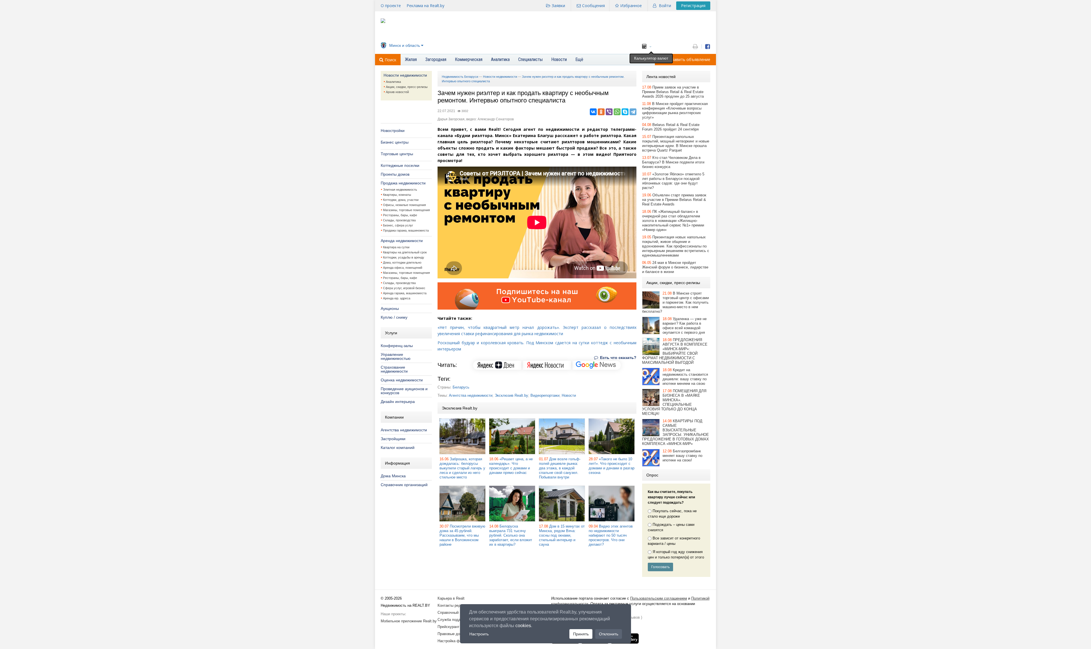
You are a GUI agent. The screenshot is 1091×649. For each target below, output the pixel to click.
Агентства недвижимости (404, 430)
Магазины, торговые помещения (406, 210)
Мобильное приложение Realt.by (409, 621)
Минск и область (404, 45)
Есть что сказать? (617, 357)
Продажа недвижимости (403, 183)
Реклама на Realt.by (425, 5)
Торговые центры (397, 154)
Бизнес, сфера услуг (398, 225)
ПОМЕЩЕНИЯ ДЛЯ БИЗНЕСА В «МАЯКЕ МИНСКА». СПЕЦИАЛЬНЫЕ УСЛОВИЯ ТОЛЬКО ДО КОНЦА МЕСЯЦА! (674, 402)
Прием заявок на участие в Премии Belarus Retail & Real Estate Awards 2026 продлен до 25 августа (673, 91)
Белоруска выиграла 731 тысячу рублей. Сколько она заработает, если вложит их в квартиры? (510, 535)
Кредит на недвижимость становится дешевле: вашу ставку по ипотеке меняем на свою (685, 377)
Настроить (479, 634)
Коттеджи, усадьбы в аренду (403, 257)
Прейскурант (448, 627)
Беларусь (461, 387)
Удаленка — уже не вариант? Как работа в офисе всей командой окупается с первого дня (685, 326)
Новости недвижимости (405, 75)
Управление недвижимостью (396, 356)
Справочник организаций (404, 485)
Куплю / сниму (394, 317)
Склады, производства (399, 220)
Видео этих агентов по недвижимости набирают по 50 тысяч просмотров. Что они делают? (611, 535)
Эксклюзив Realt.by (511, 395)
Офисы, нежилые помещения (404, 205)
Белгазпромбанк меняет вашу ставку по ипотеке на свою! (682, 455)
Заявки (558, 5)
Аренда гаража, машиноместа (404, 293)
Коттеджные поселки (400, 165)
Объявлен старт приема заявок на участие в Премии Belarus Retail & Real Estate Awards (674, 199)
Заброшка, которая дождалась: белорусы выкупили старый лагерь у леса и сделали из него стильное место (462, 468)
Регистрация (693, 5)
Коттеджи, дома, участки (401, 199)
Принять (581, 634)
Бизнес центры (395, 142)
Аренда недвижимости (402, 240)
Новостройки (393, 130)
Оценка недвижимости (402, 380)
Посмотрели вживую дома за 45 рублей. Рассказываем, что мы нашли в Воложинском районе (462, 535)
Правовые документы (456, 634)
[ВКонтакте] (593, 111)
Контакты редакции (454, 605)
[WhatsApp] (617, 111)
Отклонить (608, 634)
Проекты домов (395, 174)
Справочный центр (453, 612)
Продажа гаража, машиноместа (406, 230)
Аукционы (390, 308)
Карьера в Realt (451, 598)
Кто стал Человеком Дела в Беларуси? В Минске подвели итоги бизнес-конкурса (673, 162)
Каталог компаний (398, 448)
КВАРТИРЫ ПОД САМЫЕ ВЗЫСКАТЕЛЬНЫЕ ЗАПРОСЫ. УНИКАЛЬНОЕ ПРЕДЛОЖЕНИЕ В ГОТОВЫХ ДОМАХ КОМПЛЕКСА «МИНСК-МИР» (675, 432)
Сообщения (593, 5)
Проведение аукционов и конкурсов (404, 391)
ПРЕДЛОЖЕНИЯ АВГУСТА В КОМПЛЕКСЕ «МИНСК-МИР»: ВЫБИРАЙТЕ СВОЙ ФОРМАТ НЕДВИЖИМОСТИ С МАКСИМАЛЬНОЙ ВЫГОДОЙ (674, 351)
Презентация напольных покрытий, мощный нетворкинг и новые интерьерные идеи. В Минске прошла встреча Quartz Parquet (675, 143)
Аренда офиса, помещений (402, 267)
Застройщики (393, 439)
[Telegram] (633, 111)
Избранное (631, 5)
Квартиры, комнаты (397, 194)
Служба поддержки (454, 620)
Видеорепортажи (544, 395)
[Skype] (625, 111)
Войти (665, 5)
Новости (569, 395)
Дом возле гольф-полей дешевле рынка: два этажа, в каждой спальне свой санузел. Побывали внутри (559, 468)
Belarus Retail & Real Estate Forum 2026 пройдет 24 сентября (670, 127)
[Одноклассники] (601, 111)
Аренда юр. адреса (396, 298)
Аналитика (393, 81)
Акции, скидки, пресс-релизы (407, 87)
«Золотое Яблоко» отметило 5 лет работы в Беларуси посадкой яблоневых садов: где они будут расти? (673, 181)
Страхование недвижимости (394, 369)
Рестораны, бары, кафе (400, 215)
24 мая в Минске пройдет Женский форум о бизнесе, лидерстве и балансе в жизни (675, 267)
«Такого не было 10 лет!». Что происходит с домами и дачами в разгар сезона (611, 466)
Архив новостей (397, 92)
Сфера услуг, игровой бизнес (404, 288)
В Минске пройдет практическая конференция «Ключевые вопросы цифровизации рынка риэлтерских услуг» (675, 110)
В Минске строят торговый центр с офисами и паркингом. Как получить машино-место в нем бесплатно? (675, 302)
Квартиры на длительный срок (405, 252)
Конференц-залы (397, 346)
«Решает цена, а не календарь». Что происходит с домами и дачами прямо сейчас (511, 466)
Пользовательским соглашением (658, 598)
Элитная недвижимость (400, 189)
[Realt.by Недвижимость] (383, 22)
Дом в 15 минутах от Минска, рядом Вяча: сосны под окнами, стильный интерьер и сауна (562, 535)
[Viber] (609, 111)
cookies (523, 625)
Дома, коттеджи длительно (402, 262)
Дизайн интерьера (398, 402)
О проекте (391, 5)
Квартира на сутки (396, 247)
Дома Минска (393, 476)
